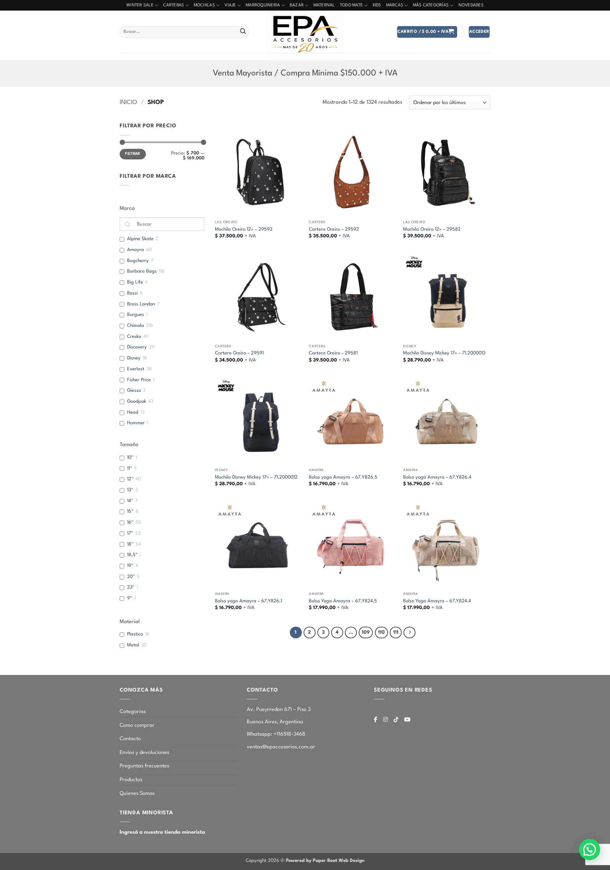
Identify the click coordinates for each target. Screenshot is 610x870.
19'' (130, 566)
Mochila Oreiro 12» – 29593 (243, 229)
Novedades (471, 5)
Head (132, 412)
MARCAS (394, 5)
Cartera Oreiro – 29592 (334, 229)
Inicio (128, 102)
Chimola (135, 325)
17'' (130, 533)
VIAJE (230, 5)
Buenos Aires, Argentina (275, 722)
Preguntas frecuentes (144, 766)
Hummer (136, 423)
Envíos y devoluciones (144, 752)
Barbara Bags (142, 271)
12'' (130, 479)
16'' (130, 522)
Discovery (137, 347)
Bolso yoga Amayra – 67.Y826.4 (437, 477)
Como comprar (137, 725)
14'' (130, 501)
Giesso (134, 390)
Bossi (132, 293)
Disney (133, 358)
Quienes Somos (137, 793)
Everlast (135, 369)
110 (381, 632)
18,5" (132, 555)
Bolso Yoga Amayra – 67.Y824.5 (343, 601)
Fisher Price (139, 380)
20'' (131, 576)
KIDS (377, 5)
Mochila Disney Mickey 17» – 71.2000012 (256, 477)
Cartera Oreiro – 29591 (239, 353)
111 (396, 632)
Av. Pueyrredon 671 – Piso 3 (279, 709)
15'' (130, 511)
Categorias (133, 711)
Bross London (141, 304)
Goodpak (136, 401)
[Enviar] (243, 32)
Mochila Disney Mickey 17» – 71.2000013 (444, 353)
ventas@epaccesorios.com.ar (281, 747)
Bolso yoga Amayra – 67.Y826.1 (248, 601)
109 (366, 632)
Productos (131, 780)
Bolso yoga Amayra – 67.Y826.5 (343, 477)
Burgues (135, 314)
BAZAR (297, 5)
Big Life (135, 282)
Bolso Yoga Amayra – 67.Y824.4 (437, 601)
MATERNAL (324, 5)
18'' (130, 544)
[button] (427, 32)
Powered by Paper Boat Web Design (325, 860)
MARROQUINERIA (263, 5)
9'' (129, 598)
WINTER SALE (140, 5)
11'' (129, 468)
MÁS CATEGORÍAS (431, 5)
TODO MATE (351, 5)
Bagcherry (138, 260)
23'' (130, 587)
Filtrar (132, 154)
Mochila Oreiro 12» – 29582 (432, 229)
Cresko (134, 336)
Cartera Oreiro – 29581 (333, 353)
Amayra (135, 250)
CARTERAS (173, 5)
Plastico (135, 634)
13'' (130, 490)
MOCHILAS (204, 5)
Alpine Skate (140, 239)
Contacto (130, 739)
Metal (133, 645)
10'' (130, 457)
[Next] (409, 633)
